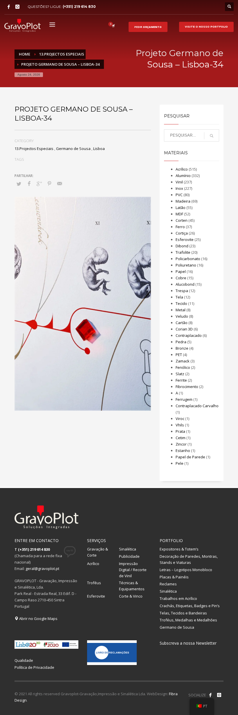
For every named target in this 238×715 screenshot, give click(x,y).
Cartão (181, 322)
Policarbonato (188, 258)
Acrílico (182, 169)
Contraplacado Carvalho (197, 405)
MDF (179, 214)
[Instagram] (17, 6)
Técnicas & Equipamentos (132, 585)
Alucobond (185, 284)
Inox (179, 188)
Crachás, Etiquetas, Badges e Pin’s (190, 605)
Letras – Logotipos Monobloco (186, 569)
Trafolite (183, 252)
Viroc (180, 418)
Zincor (181, 444)
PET (179, 354)
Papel (181, 271)
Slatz (180, 373)
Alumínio (183, 175)
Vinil (179, 182)
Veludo (182, 316)
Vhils (180, 425)
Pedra (181, 341)
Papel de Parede (190, 457)
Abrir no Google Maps (37, 618)
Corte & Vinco (131, 596)
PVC (179, 194)
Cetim (180, 437)
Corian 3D (184, 329)
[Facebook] (8, 6)
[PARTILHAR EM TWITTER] (19, 183)
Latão (180, 207)
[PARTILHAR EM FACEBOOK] (29, 183)
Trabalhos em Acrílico (178, 598)
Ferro (180, 226)
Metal (180, 309)
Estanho (183, 450)
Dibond (182, 246)
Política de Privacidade (34, 667)
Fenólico (183, 367)
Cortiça (182, 233)
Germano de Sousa (73, 148)
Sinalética (127, 549)
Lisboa (99, 148)
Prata (180, 431)
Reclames (168, 584)
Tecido (181, 303)
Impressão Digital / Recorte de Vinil (133, 569)
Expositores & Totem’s (179, 549)
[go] (211, 136)
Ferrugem (184, 399)
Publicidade (129, 556)
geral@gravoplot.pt (42, 568)
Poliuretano (186, 265)
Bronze (182, 348)
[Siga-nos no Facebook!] (210, 695)
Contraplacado (189, 335)
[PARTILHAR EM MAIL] (59, 183)
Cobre (181, 277)
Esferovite (185, 239)
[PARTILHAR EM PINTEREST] (49, 183)
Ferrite (181, 380)
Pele (179, 463)
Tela (179, 297)
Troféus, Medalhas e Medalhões (188, 620)
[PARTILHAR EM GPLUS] (39, 183)
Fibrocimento (187, 386)
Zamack (183, 361)
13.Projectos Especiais (34, 148)
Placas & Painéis (174, 577)
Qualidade (24, 660)
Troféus (94, 582)
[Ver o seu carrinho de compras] (113, 25)
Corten (181, 220)
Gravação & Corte (97, 552)
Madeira (183, 201)
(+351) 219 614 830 (79, 6)
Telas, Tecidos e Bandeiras (183, 613)
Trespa (182, 290)
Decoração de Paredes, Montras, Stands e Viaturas (189, 559)
